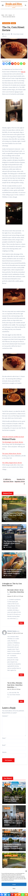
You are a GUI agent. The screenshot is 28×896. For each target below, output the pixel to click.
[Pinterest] (12, 63)
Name (4, 738)
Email (4, 745)
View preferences (14, 892)
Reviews (13, 23)
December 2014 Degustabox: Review (20, 480)
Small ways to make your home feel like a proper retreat (13, 823)
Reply (21, 623)
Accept (14, 884)
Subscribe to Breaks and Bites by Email (13, 437)
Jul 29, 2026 (8, 519)
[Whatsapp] (21, 63)
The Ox (4, 36)
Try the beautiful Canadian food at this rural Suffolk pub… (14, 515)
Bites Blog (7, 784)
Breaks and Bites (14, 3)
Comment (5, 716)
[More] (24, 63)
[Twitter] (6, 63)
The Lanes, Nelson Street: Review (11, 453)
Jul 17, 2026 (8, 575)
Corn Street (17, 34)
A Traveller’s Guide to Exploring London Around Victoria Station (13, 846)
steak (22, 34)
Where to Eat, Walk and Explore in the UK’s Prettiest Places (13, 799)
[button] (25, 870)
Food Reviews (6, 23)
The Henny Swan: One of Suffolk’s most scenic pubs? (13, 543)
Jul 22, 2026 (8, 547)
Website (4, 752)
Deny (14, 888)
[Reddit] (15, 63)
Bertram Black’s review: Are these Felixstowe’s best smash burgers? (13, 571)
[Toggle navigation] (3, 5)
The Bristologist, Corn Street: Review (12, 442)
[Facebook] (3, 63)
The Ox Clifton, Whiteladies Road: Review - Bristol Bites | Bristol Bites (15, 685)
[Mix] (18, 63)
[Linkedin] (9, 63)
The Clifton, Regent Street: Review (12, 463)
